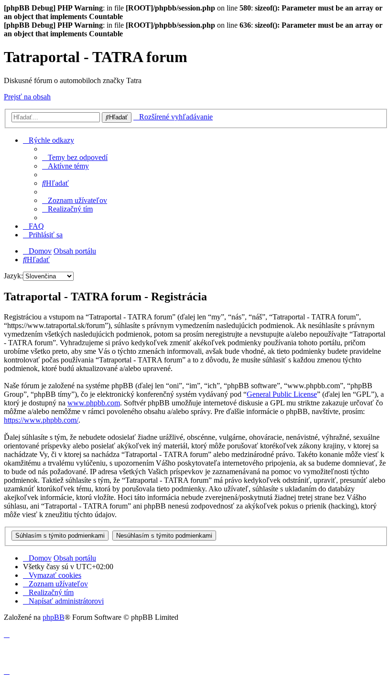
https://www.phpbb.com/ (41, 420)
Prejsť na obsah (27, 97)
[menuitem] (75, 157)
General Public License (282, 394)
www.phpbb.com (93, 403)
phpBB (54, 617)
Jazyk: (13, 276)
